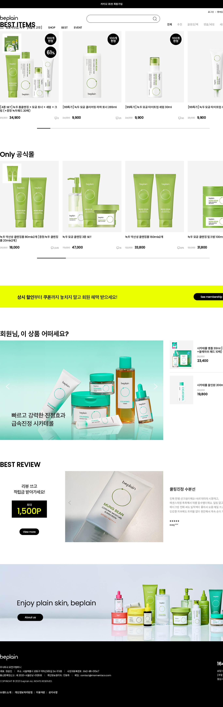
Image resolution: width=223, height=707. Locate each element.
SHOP (51, 28)
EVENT (78, 28)
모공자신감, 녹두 (15, 28)
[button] (156, 387)
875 (182, 247)
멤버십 (220, 12)
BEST (64, 28)
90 (182, 118)
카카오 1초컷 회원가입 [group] (112, 4)
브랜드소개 (5, 692)
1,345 (56, 247)
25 (120, 118)
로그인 (211, 12)
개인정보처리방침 (23, 692)
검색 (155, 19)
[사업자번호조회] (108, 671)
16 (120, 247)
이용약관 (40, 692)
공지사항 (53, 692)
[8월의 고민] (34, 28)
